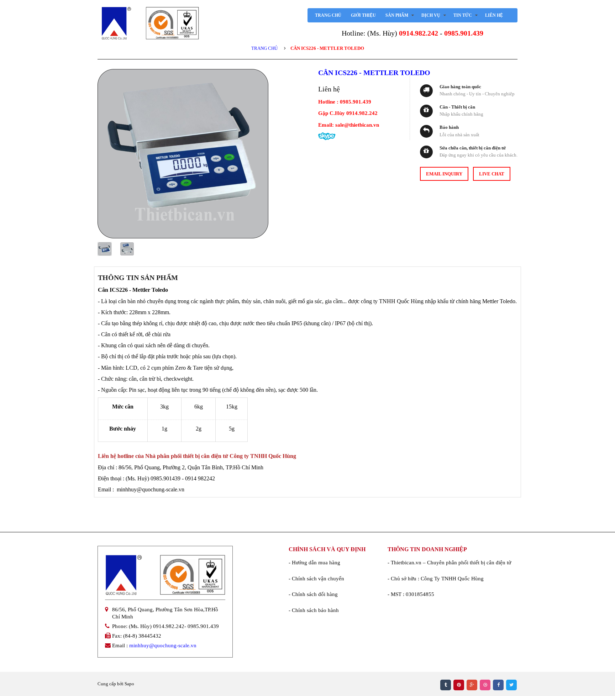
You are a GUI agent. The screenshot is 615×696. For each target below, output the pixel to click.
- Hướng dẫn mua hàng (314, 562)
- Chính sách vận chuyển (316, 578)
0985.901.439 (463, 33)
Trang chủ (264, 48)
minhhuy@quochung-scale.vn (162, 645)
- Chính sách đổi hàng (313, 594)
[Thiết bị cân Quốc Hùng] (150, 23)
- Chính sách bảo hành (314, 610)
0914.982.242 (418, 33)
